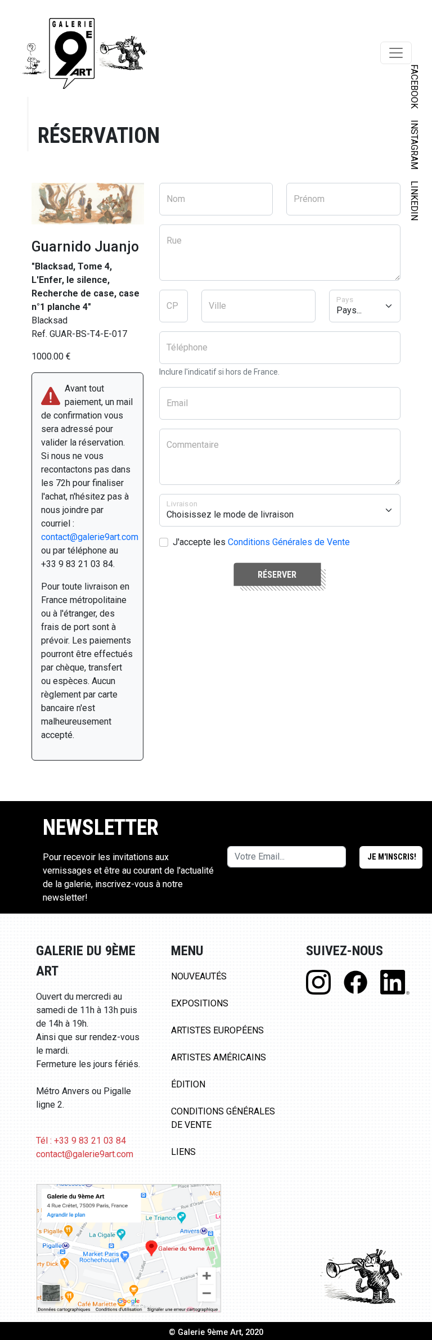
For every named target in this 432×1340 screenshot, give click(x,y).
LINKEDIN (414, 201)
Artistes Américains (218, 1057)
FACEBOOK (414, 86)
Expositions (199, 1003)
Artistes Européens (217, 1030)
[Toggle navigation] (396, 53)
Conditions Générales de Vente (289, 542)
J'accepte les (261, 542)
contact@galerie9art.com (89, 537)
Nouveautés (199, 976)
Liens (183, 1151)
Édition (188, 1084)
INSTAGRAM (414, 144)
